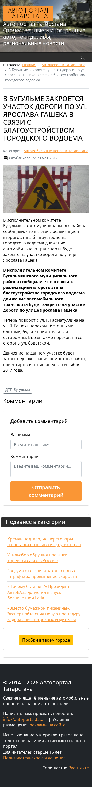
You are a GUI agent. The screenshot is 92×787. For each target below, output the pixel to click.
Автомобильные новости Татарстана (56, 150)
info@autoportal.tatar (24, 719)
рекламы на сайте (47, 725)
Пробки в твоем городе (46, 640)
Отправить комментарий (46, 491)
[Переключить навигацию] (83, 7)
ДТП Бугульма (17, 389)
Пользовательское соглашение (34, 758)
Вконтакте (78, 768)
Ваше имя (20, 434)
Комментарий (24, 456)
